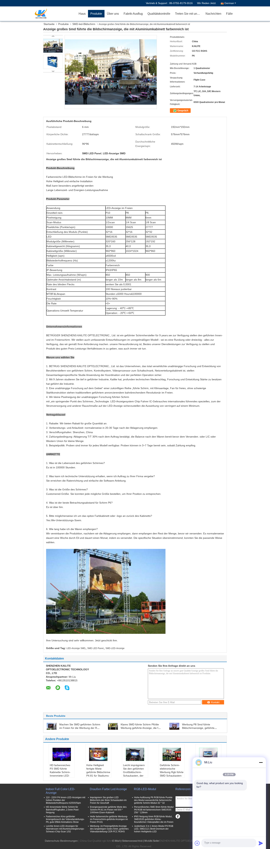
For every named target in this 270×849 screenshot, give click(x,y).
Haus (82, 13)
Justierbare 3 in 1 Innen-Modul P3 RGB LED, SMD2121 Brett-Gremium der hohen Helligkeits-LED (153, 829)
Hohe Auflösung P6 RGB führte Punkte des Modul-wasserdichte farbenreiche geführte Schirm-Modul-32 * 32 (153, 800)
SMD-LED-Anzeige (115, 648)
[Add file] (197, 843)
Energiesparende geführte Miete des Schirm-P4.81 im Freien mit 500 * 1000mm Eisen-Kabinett (108, 810)
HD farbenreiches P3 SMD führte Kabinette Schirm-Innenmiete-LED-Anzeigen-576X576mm (60, 774)
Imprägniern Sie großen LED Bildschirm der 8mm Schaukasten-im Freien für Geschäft (108, 800)
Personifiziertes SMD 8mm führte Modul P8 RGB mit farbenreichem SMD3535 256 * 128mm (154, 810)
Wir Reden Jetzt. (206, 3)
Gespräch (182, 110)
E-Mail (116, 840)
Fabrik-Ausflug (133, 13)
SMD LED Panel (95, 648)
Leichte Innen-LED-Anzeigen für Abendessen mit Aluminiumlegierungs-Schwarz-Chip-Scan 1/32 (65, 829)
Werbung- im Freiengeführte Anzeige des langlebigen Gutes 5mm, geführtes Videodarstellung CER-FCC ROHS (109, 829)
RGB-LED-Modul (145, 789)
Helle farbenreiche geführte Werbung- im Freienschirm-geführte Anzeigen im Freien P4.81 (109, 819)
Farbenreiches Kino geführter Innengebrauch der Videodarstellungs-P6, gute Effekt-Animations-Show (65, 819)
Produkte (96, 13)
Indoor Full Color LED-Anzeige (60, 791)
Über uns (113, 13)
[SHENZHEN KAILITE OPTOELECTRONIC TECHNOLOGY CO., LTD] (55, 13)
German (229, 3)
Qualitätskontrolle (158, 13)
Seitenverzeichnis (132, 840)
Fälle (229, 13)
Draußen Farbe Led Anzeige (108, 789)
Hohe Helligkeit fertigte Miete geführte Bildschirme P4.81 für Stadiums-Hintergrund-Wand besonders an (98, 774)
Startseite (49, 24)
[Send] (261, 843)
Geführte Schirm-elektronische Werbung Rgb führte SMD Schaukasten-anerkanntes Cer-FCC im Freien (171, 774)
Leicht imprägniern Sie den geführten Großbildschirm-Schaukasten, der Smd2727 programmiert (134, 774)
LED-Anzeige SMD (75, 648)
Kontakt (215, 702)
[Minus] (261, 762)
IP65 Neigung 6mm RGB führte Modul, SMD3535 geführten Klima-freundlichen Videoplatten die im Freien (153, 819)
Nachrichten (213, 13)
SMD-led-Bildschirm (83, 24)
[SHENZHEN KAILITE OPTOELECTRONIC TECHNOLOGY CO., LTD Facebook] (177, 816)
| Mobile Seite (151, 840)
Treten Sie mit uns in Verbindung (189, 13)
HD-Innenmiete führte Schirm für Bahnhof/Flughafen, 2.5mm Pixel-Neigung (62, 810)
